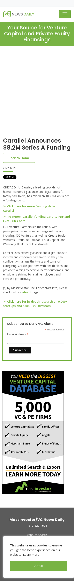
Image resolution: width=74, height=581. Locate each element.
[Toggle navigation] (65, 14)
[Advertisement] (37, 95)
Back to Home (19, 158)
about (26, 292)
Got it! (38, 566)
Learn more (31, 554)
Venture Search (37, 535)
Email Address (17, 334)
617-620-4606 (38, 526)
